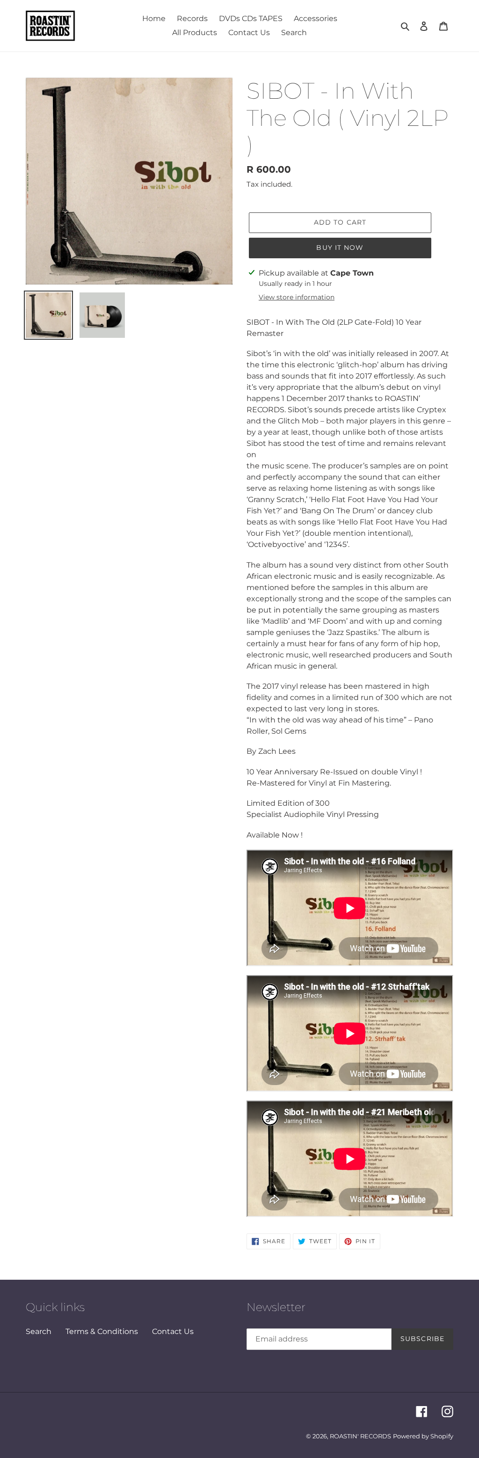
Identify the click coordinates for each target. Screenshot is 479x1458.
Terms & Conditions (101, 1331)
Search (38, 1331)
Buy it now (339, 247)
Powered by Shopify (423, 1436)
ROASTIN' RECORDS (360, 1436)
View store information (296, 297)
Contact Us (173, 1331)
